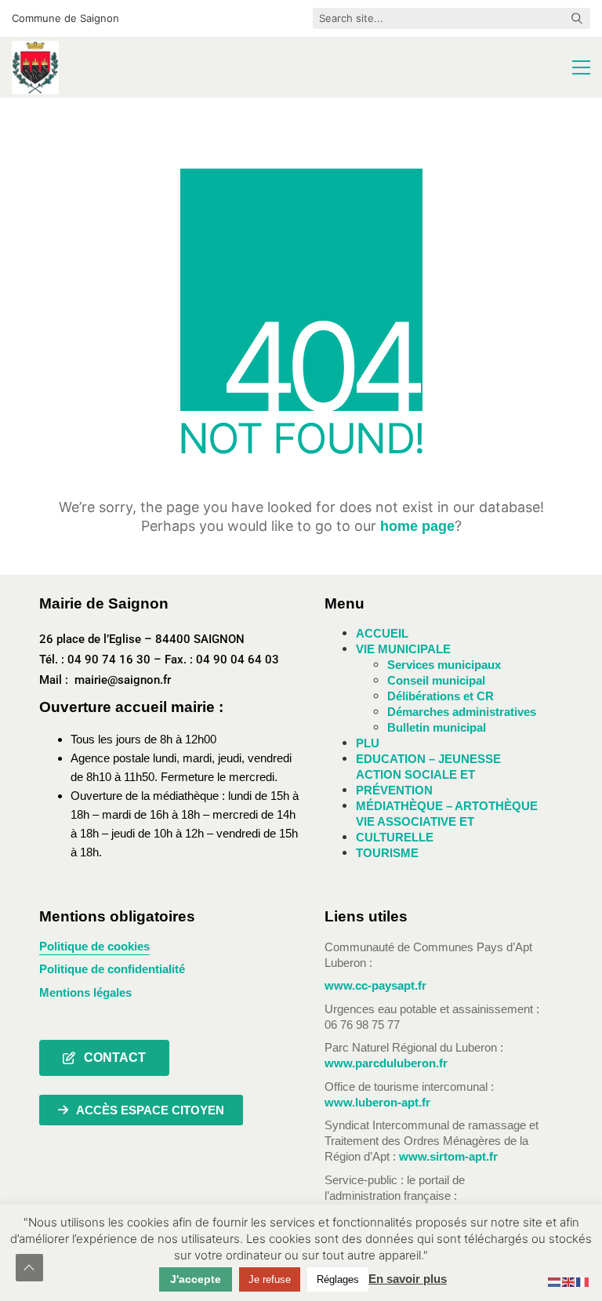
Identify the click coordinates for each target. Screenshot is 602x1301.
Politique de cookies (94, 946)
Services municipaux (444, 664)
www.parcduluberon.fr (386, 1063)
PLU (367, 743)
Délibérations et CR (440, 696)
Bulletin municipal (436, 727)
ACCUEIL (382, 633)
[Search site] (576, 20)
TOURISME (387, 852)
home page (417, 526)
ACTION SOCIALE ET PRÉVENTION (415, 782)
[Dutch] (555, 1281)
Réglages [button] (338, 1279)
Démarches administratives (461, 711)
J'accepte (195, 1279)
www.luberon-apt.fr (377, 1102)
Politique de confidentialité (112, 969)
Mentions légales (85, 992)
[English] (569, 1281)
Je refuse (269, 1279)
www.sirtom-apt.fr (448, 1156)
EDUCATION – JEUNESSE (428, 758)
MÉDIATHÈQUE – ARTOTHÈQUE (447, 805)
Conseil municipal (436, 680)
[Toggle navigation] (581, 67)
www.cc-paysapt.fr (375, 985)
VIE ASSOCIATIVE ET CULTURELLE (415, 829)
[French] (583, 1281)
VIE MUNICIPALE (403, 649)
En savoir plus (407, 1278)
